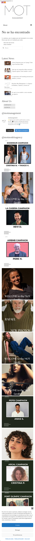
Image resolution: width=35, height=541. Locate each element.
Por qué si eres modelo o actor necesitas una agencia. (22, 93)
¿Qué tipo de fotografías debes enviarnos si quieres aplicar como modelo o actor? (22, 70)
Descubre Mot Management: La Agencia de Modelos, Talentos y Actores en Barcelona (18, 85)
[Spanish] (5, 2)
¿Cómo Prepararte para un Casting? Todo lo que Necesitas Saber (22, 63)
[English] (2, 2)
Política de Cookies (9, 538)
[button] (32, 508)
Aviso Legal (27, 538)
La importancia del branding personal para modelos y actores (22, 77)
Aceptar (17, 525)
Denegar (17, 530)
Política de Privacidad (19, 538)
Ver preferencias (17, 535)
